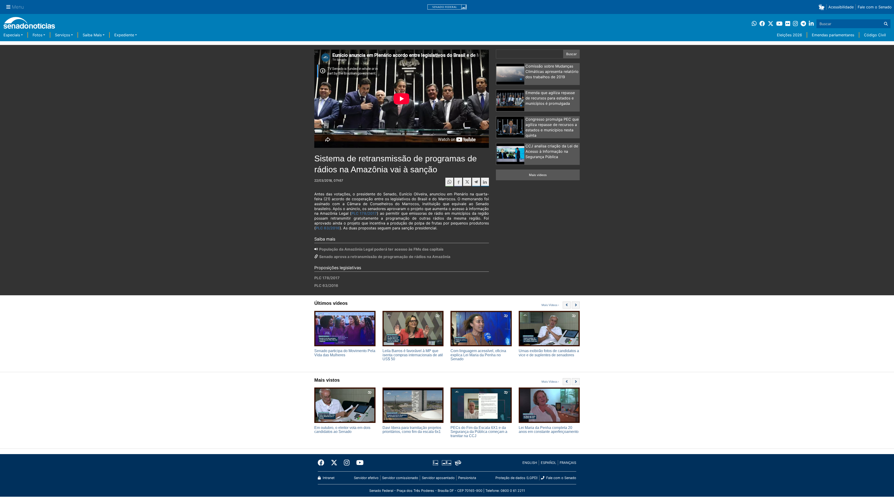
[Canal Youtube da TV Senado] (358, 463)
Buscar (571, 54)
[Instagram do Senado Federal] (347, 463)
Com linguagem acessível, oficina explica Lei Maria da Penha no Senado (478, 355)
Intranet (328, 478)
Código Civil (875, 35)
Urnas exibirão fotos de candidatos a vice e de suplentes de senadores (549, 353)
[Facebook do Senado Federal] (323, 463)
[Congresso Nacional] (446, 462)
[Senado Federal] (447, 7)
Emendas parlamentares (833, 35)
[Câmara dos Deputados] (435, 462)
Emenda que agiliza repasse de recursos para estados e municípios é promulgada (550, 98)
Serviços (62, 35)
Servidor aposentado (438, 478)
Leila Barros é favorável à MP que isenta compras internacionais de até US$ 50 (413, 355)
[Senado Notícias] (29, 24)
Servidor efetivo (366, 478)
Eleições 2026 (789, 35)
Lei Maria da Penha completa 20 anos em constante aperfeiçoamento (549, 430)
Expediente (124, 35)
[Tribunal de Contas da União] (458, 462)
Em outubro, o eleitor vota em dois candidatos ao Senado (342, 430)
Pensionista (467, 478)
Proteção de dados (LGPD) (516, 478)
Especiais (11, 35)
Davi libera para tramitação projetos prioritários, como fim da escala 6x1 (412, 430)
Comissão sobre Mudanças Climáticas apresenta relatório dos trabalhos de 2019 (552, 71)
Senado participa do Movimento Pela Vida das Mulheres (344, 353)
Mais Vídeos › (550, 305)
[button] (822, 7)
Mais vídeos (538, 175)
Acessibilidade (841, 7)
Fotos (37, 35)
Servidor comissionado (400, 478)
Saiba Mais (92, 35)
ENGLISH (529, 463)
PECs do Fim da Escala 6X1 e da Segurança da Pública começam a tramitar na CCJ (478, 432)
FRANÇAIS (568, 463)
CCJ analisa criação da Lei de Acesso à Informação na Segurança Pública (551, 151)
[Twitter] (334, 463)
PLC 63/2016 (328, 228)
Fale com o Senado (875, 7)
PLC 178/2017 (364, 213)
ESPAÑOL (548, 463)
